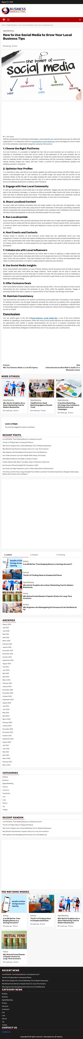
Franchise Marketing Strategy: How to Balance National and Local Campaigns (68, 406)
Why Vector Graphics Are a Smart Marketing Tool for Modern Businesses (14, 405)
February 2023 (7, 762)
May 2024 (6, 713)
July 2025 (6, 667)
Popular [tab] (35, 555)
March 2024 (6, 719)
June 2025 (6, 670)
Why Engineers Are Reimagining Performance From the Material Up (25, 452)
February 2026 (7, 644)
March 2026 (6, 641)
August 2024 (7, 703)
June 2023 (6, 749)
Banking (25, 561)
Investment (6, 793)
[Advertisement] (41, 118)
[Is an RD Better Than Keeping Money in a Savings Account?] (12, 563)
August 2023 (7, 742)
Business (26, 572)
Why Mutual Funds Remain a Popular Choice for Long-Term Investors (26, 449)
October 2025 (7, 657)
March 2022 (6, 765)
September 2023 (8, 739)
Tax (4, 806)
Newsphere (48, 1037)
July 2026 (6, 628)
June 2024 (6, 709)
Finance (25, 593)
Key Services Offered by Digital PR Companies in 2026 (20, 465)
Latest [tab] (9, 555)
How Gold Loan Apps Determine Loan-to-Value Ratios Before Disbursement (28, 468)
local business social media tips (43, 141)
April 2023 (6, 755)
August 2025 (7, 664)
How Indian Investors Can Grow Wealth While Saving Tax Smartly (24, 455)
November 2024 (8, 693)
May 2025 (6, 673)
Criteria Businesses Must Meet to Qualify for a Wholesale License (62, 367)
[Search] (80, 20)
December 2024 (8, 690)
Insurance (6, 790)
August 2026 (7, 624)
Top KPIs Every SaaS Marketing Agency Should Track (41, 405)
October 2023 (7, 736)
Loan (4, 800)
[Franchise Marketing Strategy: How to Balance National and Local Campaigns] (68, 388)
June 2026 (6, 631)
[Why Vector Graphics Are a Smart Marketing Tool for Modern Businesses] (14, 388)
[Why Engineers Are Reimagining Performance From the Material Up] (12, 608)
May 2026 (6, 634)
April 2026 (6, 637)
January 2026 (7, 647)
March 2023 (6, 758)
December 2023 (8, 729)
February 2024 (7, 722)
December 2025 (8, 650)
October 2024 (7, 696)
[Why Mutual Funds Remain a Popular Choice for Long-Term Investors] (12, 597)
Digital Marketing (8, 31)
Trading (5, 810)
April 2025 (6, 677)
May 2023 (6, 752)
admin (15, 46)
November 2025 (8, 654)
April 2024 (6, 716)
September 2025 (8, 660)
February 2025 (7, 683)
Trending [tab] (61, 555)
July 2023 (6, 745)
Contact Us (6, 1032)
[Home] (4, 19)
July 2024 (6, 706)
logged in (17, 427)
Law (4, 796)
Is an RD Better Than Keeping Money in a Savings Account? (22, 439)
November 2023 (8, 732)
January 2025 (7, 686)
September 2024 (8, 699)
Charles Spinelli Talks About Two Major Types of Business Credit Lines (26, 462)
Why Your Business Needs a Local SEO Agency (20, 366)
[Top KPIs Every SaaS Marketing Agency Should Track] (41, 388)
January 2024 (7, 726)
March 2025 (6, 680)
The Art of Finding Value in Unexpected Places (18, 442)
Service (5, 803)
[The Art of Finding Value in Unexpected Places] (12, 574)
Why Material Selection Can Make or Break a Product (20, 459)
